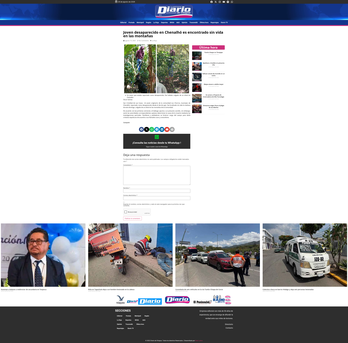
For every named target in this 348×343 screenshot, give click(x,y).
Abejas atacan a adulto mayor (213, 84)
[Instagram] (219, 1)
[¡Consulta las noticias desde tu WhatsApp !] (157, 137)
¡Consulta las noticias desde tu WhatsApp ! (156, 142)
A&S (178, 22)
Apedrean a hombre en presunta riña (213, 64)
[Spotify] (227, 1)
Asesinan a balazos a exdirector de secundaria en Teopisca (23, 289)
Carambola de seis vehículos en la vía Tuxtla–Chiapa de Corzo (199, 289)
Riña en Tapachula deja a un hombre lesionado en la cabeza (111, 289)
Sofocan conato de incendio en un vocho (213, 74)
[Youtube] (223, 1)
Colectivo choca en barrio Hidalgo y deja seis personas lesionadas (288, 289)
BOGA (172, 22)
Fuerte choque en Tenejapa (214, 52)
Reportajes (215, 22)
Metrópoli (140, 22)
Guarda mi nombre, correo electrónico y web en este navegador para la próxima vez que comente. (154, 204)
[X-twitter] (215, 1)
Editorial (123, 22)
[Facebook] (211, 1)
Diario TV (224, 22)
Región (148, 22)
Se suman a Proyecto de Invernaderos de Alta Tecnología (213, 96)
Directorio (229, 324)
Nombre (126, 188)
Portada (131, 22)
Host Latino (199, 340)
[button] (141, 129)
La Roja (156, 22)
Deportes (164, 22)
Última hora (204, 22)
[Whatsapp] (232, 1)
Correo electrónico (130, 195)
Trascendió (193, 22)
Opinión (184, 22)
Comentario (127, 165)
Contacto (229, 328)
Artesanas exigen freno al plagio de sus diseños (213, 106)
